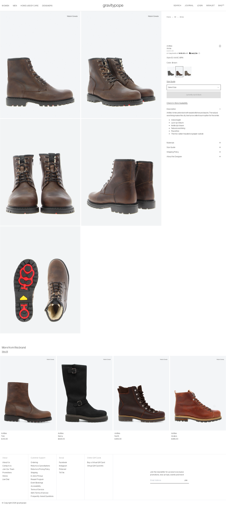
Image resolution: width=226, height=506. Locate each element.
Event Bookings (37, 483)
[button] (194, 53)
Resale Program (37, 479)
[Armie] (171, 71)
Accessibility (36, 486)
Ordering (34, 462)
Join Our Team (8, 469)
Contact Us (6, 466)
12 (26, 436)
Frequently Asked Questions (42, 496)
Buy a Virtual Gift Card (96, 462)
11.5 (22, 436)
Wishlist (210, 5)
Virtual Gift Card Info (95, 466)
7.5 (61, 436)
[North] (141, 393)
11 (19, 436)
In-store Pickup (37, 476)
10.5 (16, 436)
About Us (6, 462)
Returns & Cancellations (40, 466)
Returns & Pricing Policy (40, 469)
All (175, 17)
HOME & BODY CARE (29, 5)
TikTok (62, 472)
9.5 (8, 436)
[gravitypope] (113, 5)
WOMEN (5, 5)
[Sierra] (85, 393)
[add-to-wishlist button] (220, 46)
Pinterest (62, 469)
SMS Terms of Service (39, 493)
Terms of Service (37, 489)
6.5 (118, 436)
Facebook (63, 462)
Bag (221, 5)
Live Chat (5, 479)
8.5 (2, 436)
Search (177, 5)
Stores (5, 476)
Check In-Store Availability (177, 103)
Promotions (7, 472)
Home (169, 17)
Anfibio (169, 46)
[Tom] (28, 393)
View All (5, 351)
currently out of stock (193, 95)
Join (185, 480)
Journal (189, 5)
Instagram (63, 466)
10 (12, 436)
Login (200, 5)
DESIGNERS (47, 5)
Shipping (34, 472)
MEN (15, 5)
